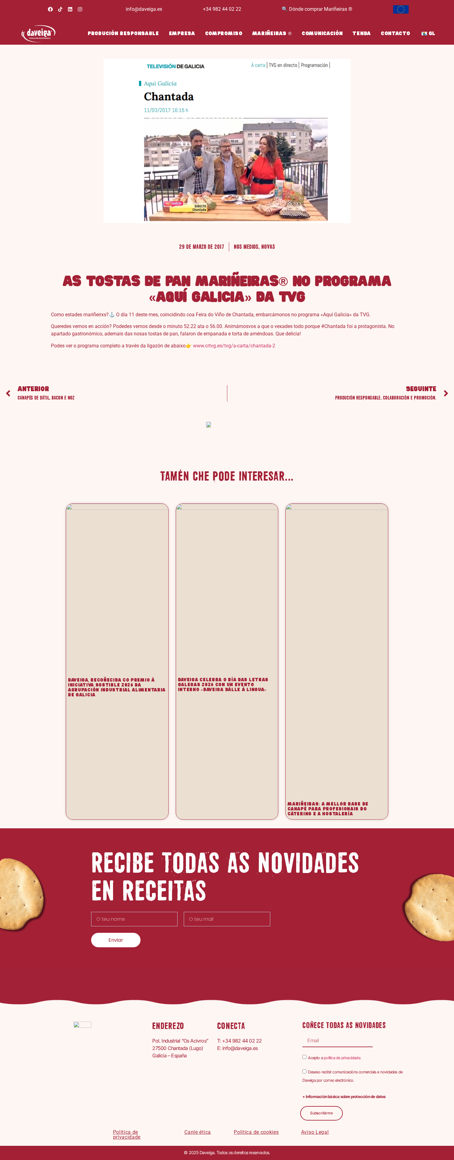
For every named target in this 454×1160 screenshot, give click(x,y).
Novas (268, 247)
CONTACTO (395, 33)
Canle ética (197, 1132)
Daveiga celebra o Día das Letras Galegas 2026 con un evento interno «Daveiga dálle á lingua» (223, 685)
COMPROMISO (223, 33)
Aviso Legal (315, 1132)
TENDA (361, 33)
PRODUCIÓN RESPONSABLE (123, 33)
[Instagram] (80, 9)
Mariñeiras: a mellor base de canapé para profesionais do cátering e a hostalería (328, 809)
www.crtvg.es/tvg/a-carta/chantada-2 (234, 346)
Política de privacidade (127, 1134)
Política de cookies (256, 1132)
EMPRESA (182, 33)
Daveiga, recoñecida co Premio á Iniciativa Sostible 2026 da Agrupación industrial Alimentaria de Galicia (117, 687)
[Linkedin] (70, 9)
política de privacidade (342, 1057)
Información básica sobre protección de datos (346, 1096)
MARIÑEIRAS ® (272, 33)
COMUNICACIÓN (322, 33)
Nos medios (246, 247)
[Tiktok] (60, 9)
